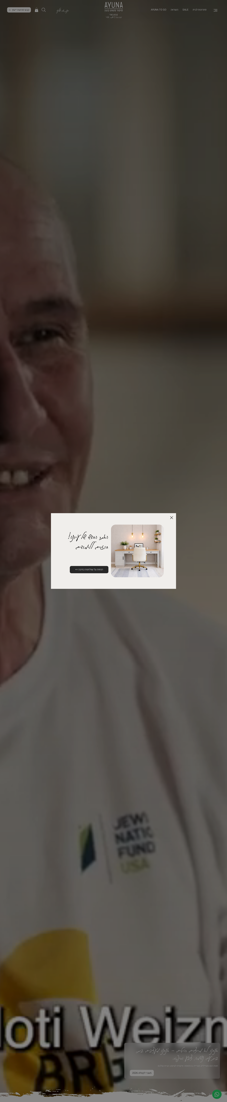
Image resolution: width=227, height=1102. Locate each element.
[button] (171, 517)
